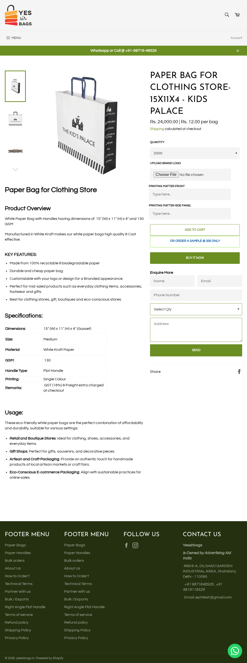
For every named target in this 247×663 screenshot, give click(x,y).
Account (236, 38)
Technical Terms (19, 584)
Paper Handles (18, 553)
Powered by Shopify (49, 658)
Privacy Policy (17, 638)
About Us (13, 568)
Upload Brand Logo (165, 163)
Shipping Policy (18, 630)
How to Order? (17, 576)
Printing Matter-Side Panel (170, 205)
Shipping (157, 129)
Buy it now (195, 257)
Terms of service (19, 615)
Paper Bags (15, 545)
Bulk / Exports (17, 599)
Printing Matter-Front (167, 186)
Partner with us (18, 591)
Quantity (157, 142)
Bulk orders (15, 560)
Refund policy (16, 622)
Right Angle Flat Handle (25, 607)
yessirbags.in (25, 658)
